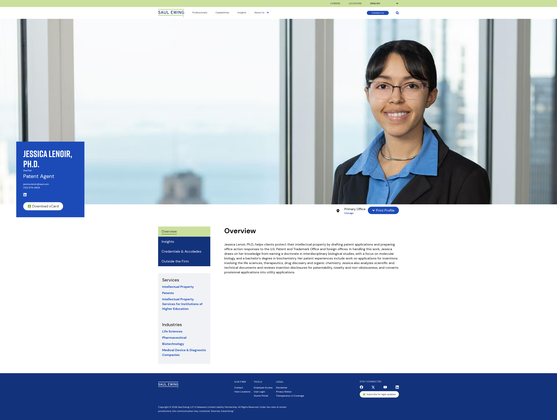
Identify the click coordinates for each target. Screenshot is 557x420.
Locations (355, 3)
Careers (335, 3)
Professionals (199, 12)
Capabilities (222, 12)
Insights (241, 12)
